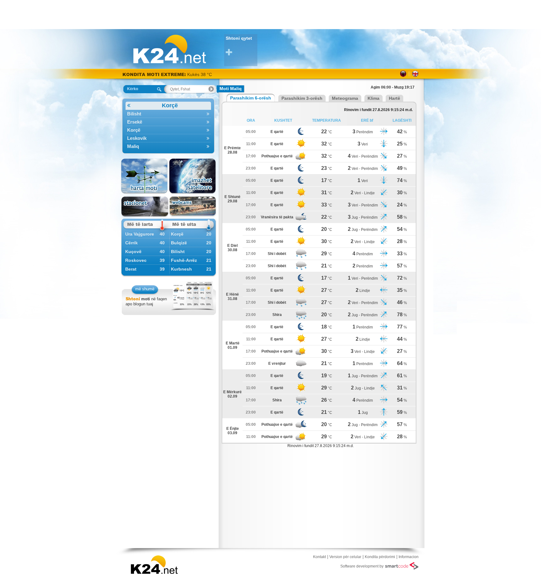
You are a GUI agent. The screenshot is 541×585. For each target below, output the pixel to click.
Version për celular (345, 557)
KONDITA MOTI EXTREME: (154, 74)
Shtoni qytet (239, 38)
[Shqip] (403, 74)
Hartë (394, 98)
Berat (131, 269)
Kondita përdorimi (380, 557)
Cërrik (131, 242)
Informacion (409, 557)
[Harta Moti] (145, 176)
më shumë (144, 289)
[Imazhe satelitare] (193, 176)
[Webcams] (193, 206)
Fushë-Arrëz (184, 260)
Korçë (170, 105)
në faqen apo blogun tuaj (146, 301)
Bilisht (134, 113)
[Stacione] (145, 206)
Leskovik (137, 138)
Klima (373, 98)
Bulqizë (179, 242)
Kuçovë (133, 251)
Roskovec (136, 260)
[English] (415, 74)
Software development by (362, 566)
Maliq (133, 146)
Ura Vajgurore (139, 234)
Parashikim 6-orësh (250, 97)
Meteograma (345, 98)
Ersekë (134, 122)
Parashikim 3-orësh (301, 98)
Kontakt (319, 557)
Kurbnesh (181, 269)
